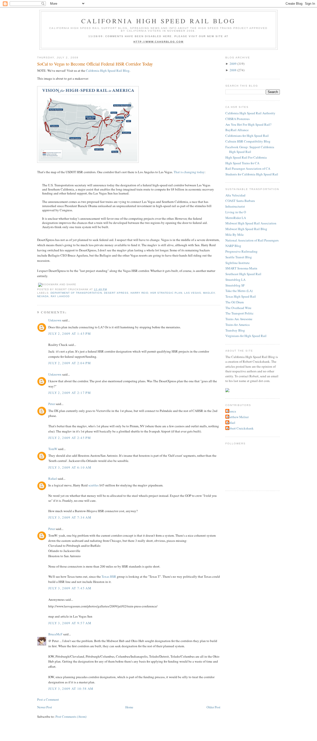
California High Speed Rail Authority (250, 113)
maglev (209, 292)
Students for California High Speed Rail (251, 174)
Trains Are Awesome (238, 319)
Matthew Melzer (238, 417)
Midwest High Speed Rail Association (250, 223)
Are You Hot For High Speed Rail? (248, 124)
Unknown (54, 320)
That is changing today (189, 172)
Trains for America (237, 324)
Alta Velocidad (235, 195)
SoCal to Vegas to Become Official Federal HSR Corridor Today (95, 64)
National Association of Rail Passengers (252, 240)
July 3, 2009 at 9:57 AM (69, 623)
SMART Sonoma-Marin (241, 268)
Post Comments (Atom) (70, 716)
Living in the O (235, 212)
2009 (233, 63)
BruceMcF (55, 634)
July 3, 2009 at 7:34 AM (69, 517)
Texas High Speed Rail (240, 296)
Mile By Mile (234, 234)
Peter (51, 404)
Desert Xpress (116, 292)
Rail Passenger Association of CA (247, 168)
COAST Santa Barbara (240, 200)
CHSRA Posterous (237, 119)
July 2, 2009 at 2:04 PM (69, 363)
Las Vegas (192, 292)
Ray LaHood (60, 296)
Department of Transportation (76, 292)
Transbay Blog (235, 330)
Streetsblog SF (235, 285)
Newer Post (44, 707)
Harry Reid (139, 292)
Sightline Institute (237, 263)
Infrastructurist (235, 206)
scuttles (93, 485)
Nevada (43, 296)
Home (129, 707)
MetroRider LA (235, 217)
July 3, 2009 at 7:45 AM (69, 588)
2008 (233, 70)
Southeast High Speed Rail (243, 274)
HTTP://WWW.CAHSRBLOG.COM (158, 41)
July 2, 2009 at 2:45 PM (69, 437)
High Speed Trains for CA (242, 163)
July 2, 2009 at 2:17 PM (69, 392)
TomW (52, 449)
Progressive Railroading (241, 251)
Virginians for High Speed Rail (245, 336)
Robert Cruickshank (240, 428)
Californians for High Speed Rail (247, 135)
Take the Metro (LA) (239, 290)
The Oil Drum (234, 302)
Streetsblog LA (235, 279)
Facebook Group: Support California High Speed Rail (249, 149)
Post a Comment (48, 699)
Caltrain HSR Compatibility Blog (247, 141)
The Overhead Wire (238, 308)
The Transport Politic (239, 313)
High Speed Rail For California (246, 157)
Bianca (231, 411)
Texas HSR (109, 576)
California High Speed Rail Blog (158, 21)
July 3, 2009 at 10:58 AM (70, 688)
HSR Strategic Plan (166, 292)
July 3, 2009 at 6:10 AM (69, 467)
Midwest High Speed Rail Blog (246, 229)
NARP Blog (233, 245)
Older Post (213, 707)
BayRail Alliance (237, 130)
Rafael (52, 478)
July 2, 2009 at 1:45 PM (69, 333)
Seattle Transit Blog (238, 257)
